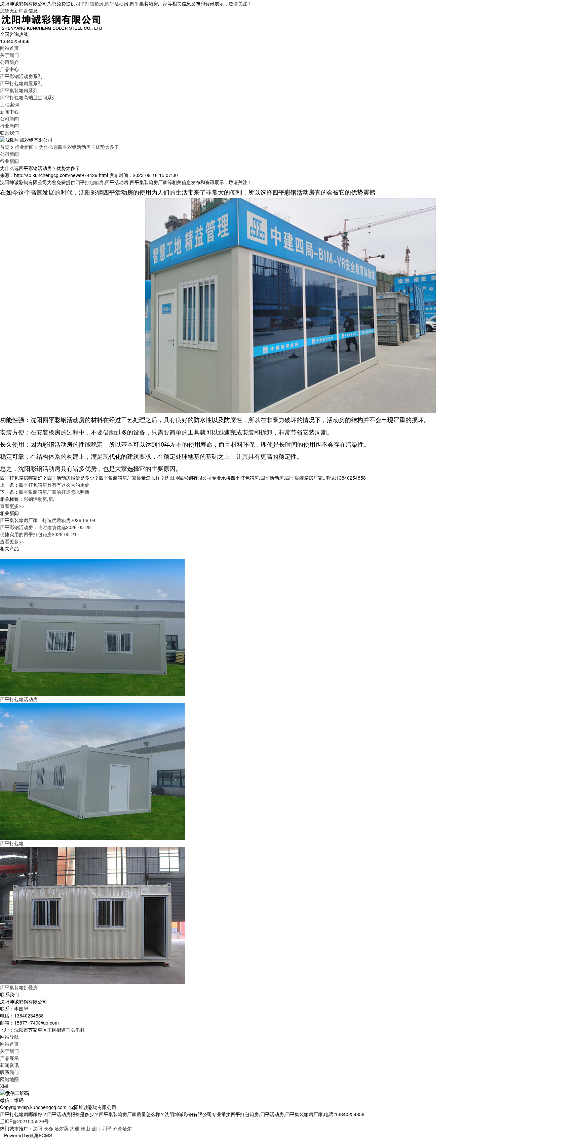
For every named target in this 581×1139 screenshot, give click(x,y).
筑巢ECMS (40, 1135)
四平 (107, 1128)
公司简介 (9, 62)
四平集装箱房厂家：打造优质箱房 (47, 520)
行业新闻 (9, 125)
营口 (96, 1128)
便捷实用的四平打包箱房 (38, 534)
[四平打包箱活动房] (92, 626)
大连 (74, 1128)
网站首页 (9, 47)
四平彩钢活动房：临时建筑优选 (45, 527)
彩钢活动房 (35, 498)
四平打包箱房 (89, 3)
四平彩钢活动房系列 (21, 76)
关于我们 (9, 54)
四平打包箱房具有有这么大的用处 (54, 484)
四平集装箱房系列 (19, 90)
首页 (4, 146)
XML (5, 1086)
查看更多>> (12, 506)
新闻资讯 (9, 1065)
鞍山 (85, 1128)
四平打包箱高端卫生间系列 (28, 97)
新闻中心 (9, 111)
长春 (48, 1128)
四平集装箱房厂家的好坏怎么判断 (54, 491)
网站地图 (9, 1079)
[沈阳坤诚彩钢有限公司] (52, 21)
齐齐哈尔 (122, 1128)
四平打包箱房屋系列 (21, 83)
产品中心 (9, 69)
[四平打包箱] (92, 770)
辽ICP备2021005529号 (24, 1121)
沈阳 (37, 1128)
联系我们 (9, 132)
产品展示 (9, 1058)
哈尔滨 (61, 1128)
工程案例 (9, 104)
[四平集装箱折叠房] (92, 914)
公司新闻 (9, 118)
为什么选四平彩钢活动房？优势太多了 (79, 146)
